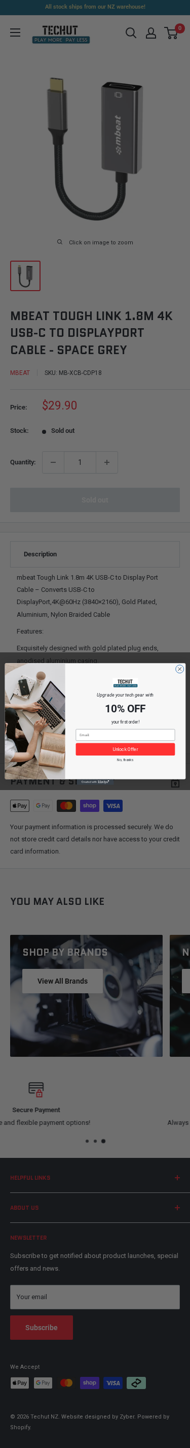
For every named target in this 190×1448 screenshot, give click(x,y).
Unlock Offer (125, 749)
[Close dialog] (179, 669)
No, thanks (125, 760)
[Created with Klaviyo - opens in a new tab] (95, 782)
